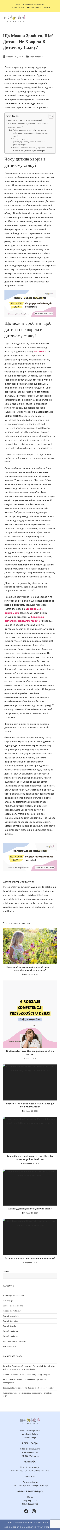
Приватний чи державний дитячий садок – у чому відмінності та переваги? (30, 969)
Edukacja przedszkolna (13, 1306)
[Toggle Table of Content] (49, 116)
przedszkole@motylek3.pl (39, 7)
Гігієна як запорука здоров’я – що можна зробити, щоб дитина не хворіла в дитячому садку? (30, 133)
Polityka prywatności (41, 1522)
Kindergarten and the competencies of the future (30, 1053)
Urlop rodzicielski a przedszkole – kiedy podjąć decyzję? (27, 1374)
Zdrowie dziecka (10, 1346)
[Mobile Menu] (55, 18)
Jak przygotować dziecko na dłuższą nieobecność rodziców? (28, 1388)
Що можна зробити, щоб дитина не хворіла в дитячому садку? (28, 125)
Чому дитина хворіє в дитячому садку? (25, 120)
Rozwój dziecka (9, 1326)
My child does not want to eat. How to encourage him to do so (30, 1158)
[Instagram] (34, 1511)
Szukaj (6, 1271)
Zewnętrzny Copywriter (18, 881)
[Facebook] (26, 1511)
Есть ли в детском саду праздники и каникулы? (30, 1258)
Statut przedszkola (18, 1522)
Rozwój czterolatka (11, 1316)
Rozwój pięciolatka (11, 1331)
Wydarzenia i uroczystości (14, 1341)
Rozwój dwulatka (10, 1321)
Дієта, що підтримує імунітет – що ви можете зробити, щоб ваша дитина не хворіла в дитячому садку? (31, 142)
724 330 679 (18, 7)
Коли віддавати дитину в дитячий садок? (30, 1208)
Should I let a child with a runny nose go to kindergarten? (30, 1105)
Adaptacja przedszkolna (13, 1295)
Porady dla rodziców (12, 1311)
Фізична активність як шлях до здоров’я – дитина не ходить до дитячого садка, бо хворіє (33, 149)
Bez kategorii (36, 56)
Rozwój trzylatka (10, 1336)
